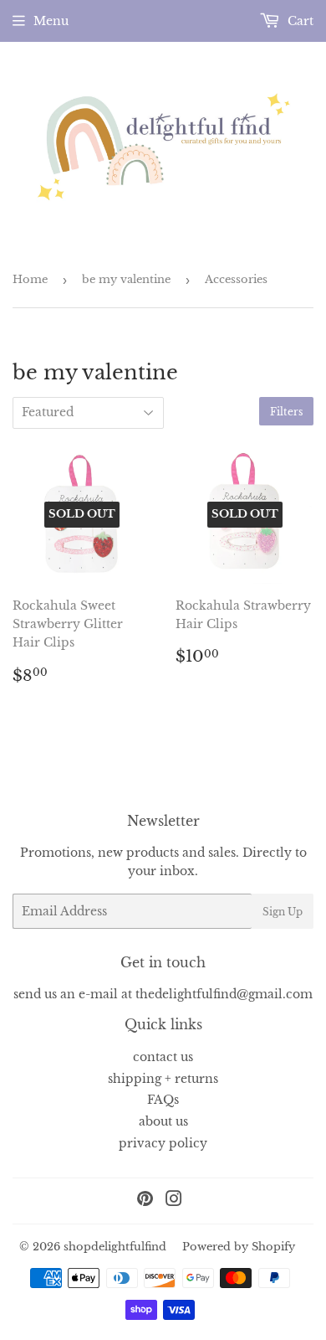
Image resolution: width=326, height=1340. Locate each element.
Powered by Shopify (238, 1247)
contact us (163, 1056)
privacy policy (163, 1143)
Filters (286, 411)
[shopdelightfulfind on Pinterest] (145, 1201)
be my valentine (126, 279)
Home (30, 279)
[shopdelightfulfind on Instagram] (174, 1201)
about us (163, 1121)
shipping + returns (163, 1078)
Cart (298, 20)
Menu (51, 20)
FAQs (163, 1099)
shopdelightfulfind (115, 1247)
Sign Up (282, 911)
